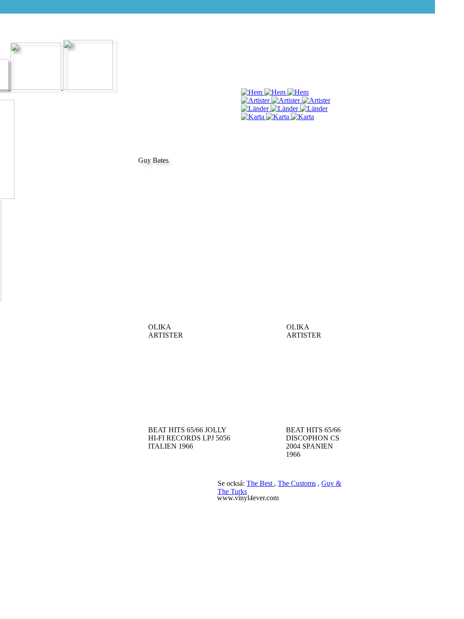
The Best (260, 483)
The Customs (297, 483)
